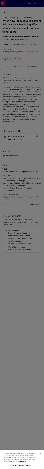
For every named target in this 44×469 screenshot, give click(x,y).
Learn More (22, 461)
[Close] (40, 453)
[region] (22, 459)
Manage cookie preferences (21, 465)
